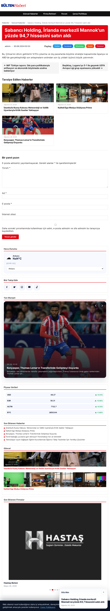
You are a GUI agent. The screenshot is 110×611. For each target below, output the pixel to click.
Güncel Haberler (30, 14)
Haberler (5, 23)
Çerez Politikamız (47, 607)
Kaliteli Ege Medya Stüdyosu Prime (20, 431)
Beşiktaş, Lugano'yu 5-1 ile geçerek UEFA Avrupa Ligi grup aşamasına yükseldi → (84, 66)
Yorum (6, 168)
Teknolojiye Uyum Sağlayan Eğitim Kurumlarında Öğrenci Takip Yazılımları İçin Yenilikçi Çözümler (45, 440)
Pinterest (100, 46)
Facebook (68, 46)
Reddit (90, 46)
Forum (64, 14)
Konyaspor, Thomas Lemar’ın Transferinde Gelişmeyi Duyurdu (31, 434)
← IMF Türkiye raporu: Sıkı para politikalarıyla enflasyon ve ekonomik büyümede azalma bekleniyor (27, 68)
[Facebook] (7, 287)
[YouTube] (29, 287)
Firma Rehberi (49, 14)
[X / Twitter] (14, 287)
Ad (4, 193)
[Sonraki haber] (102, 305)
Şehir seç (11, 263)
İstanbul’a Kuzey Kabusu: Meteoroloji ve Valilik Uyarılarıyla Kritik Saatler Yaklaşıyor (39, 428)
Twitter (57, 46)
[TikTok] (37, 287)
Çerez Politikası (80, 14)
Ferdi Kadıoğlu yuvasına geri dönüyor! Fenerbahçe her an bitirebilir (33, 437)
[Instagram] (22, 287)
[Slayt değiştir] (50, 589)
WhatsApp (79, 46)
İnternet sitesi (9, 214)
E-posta (7, 203)
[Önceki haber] (96, 305)
